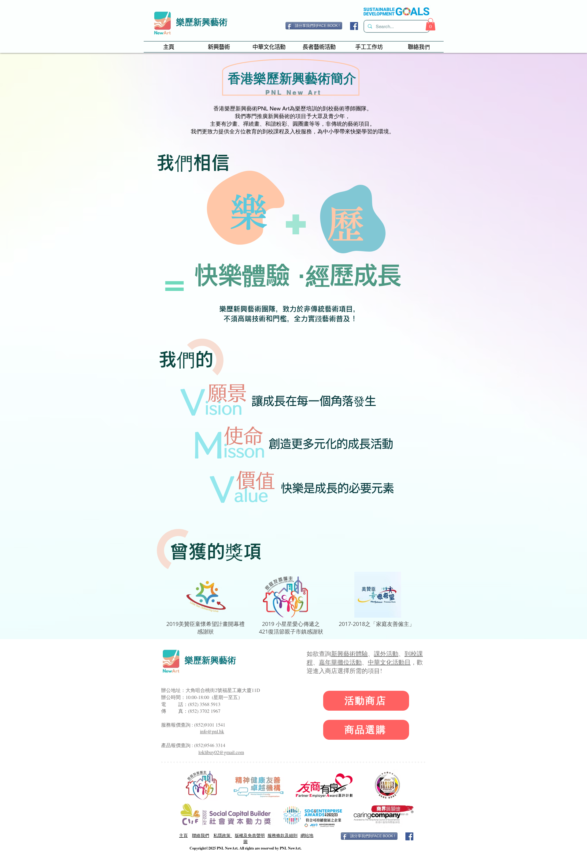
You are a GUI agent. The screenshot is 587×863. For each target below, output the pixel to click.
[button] (430, 24)
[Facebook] (354, 26)
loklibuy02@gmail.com (221, 752)
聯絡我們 (200, 835)
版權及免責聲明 (250, 835)
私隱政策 (222, 835)
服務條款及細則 (282, 835)
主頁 (183, 835)
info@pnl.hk (212, 731)
